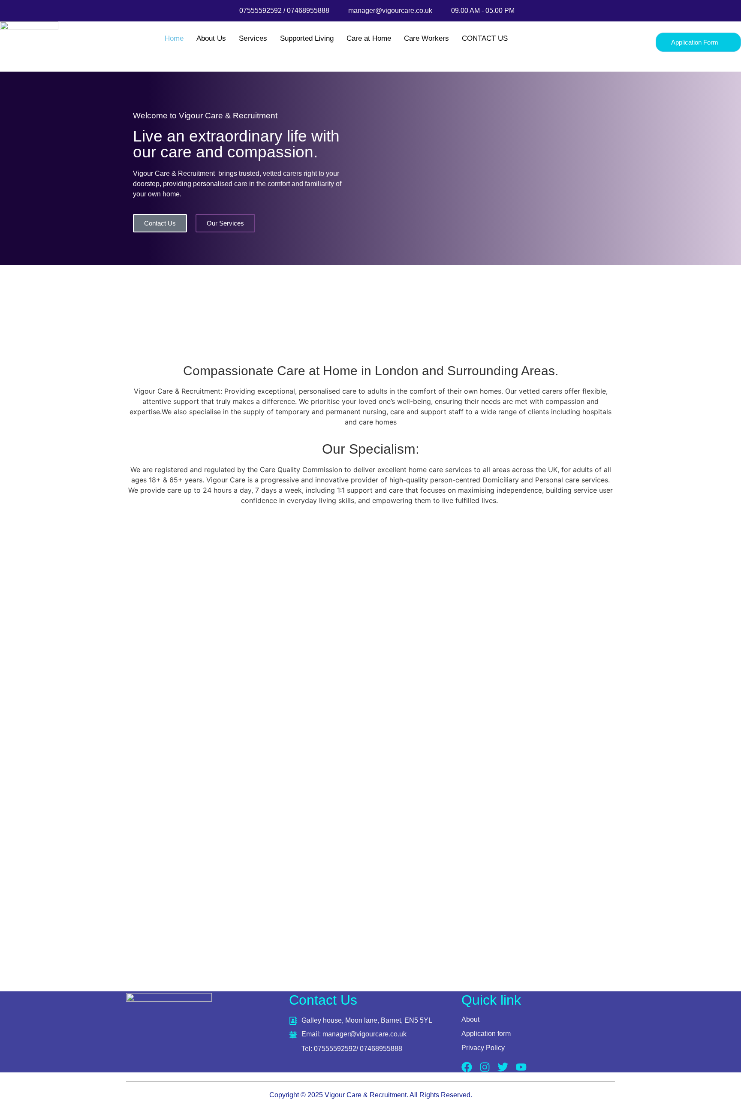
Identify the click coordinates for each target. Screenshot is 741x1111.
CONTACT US (485, 38)
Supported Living (307, 38)
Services (253, 38)
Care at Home (368, 38)
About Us (211, 38)
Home (174, 38)
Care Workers (426, 38)
